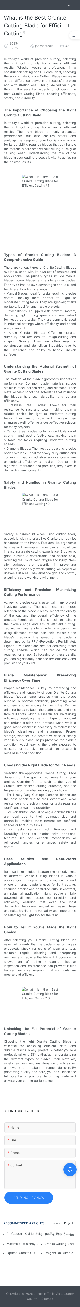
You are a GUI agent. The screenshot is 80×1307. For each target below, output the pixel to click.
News (56, 1223)
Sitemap (47, 1299)
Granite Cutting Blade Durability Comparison (60, 1244)
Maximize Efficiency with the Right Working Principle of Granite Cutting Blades (23, 1244)
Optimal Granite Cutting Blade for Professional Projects (23, 1253)
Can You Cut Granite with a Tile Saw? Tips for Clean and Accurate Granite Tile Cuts (60, 1235)
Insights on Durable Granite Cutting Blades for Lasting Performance (60, 1253)
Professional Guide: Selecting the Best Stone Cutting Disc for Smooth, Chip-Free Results (38, 1233)
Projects (69, 1223)
